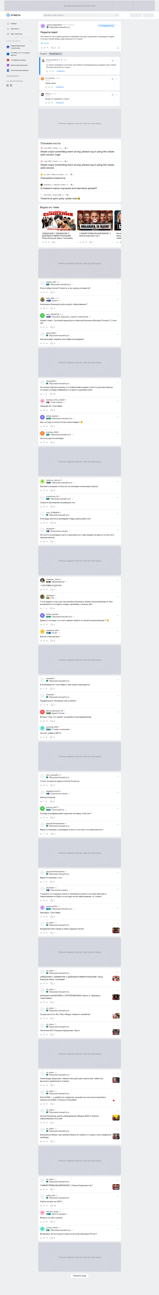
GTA (52, 598)
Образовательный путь (59, 27)
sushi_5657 (48, 148)
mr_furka (47, 174)
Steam (55, 148)
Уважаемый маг (58, 582)
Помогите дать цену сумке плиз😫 (60, 198)
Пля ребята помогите (52, 178)
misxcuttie (47, 195)
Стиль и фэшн (56, 402)
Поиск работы (58, 810)
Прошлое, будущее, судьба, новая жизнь (70, 317)
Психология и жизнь (59, 531)
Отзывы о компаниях (61, 729)
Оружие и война (59, 185)
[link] (58, 227)
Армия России (58, 713)
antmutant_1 (48, 185)
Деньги (55, 301)
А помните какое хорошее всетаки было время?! (68, 188)
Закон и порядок (59, 1214)
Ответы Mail (57, 195)
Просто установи (58, 174)
